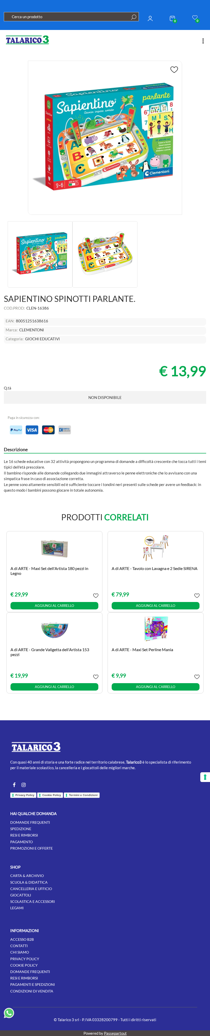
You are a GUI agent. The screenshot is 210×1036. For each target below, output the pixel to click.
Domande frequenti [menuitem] (30, 822)
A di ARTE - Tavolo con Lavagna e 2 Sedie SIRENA (154, 568)
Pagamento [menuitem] (21, 842)
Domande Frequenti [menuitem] (30, 971)
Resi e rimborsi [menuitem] (24, 835)
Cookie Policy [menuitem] (24, 965)
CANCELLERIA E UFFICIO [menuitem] (31, 888)
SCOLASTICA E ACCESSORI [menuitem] (32, 901)
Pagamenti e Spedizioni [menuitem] (32, 984)
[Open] (203, 41)
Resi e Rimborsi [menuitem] (24, 978)
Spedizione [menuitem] (20, 829)
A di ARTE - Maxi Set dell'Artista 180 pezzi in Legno (49, 571)
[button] (134, 17)
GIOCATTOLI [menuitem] (20, 895)
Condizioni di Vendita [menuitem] (31, 991)
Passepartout (115, 1033)
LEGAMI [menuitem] (17, 908)
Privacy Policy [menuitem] (24, 959)
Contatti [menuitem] (19, 946)
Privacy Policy (24, 795)
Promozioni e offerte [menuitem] (31, 848)
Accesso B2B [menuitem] (22, 939)
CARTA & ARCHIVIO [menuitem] (27, 875)
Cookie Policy (51, 795)
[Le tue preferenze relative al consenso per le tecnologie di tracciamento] (205, 777)
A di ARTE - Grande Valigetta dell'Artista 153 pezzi (49, 652)
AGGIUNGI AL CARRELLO (54, 606)
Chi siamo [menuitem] (19, 952)
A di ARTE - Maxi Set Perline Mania (142, 649)
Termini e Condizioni (83, 795)
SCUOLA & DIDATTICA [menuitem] (29, 882)
